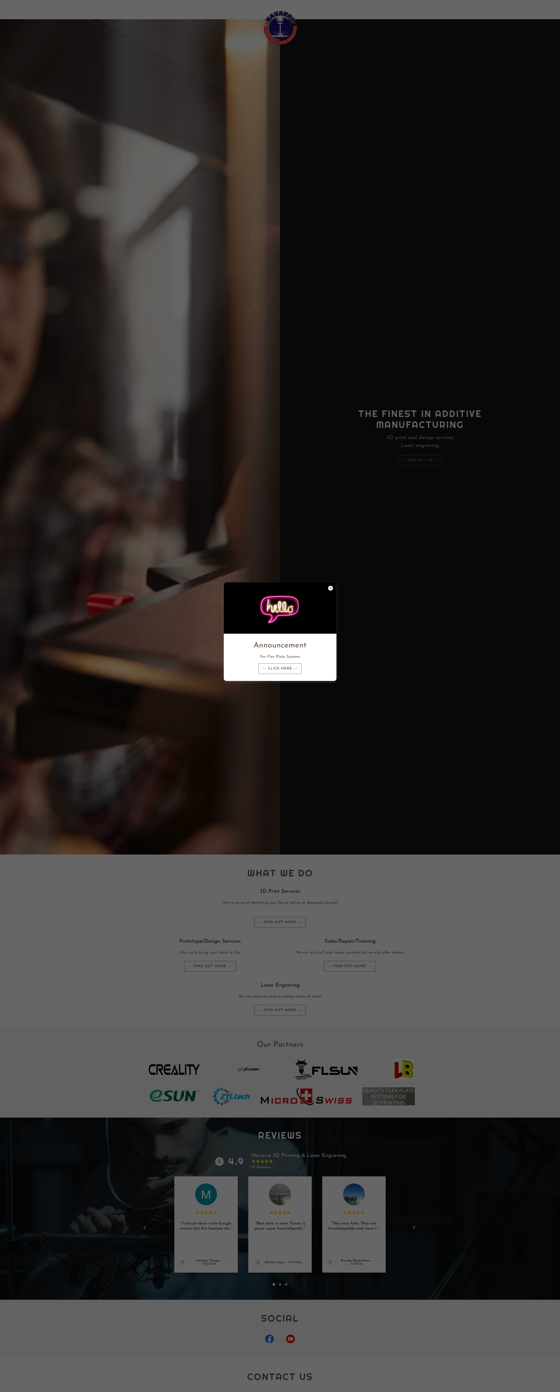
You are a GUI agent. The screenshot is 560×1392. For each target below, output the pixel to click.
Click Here (280, 668)
